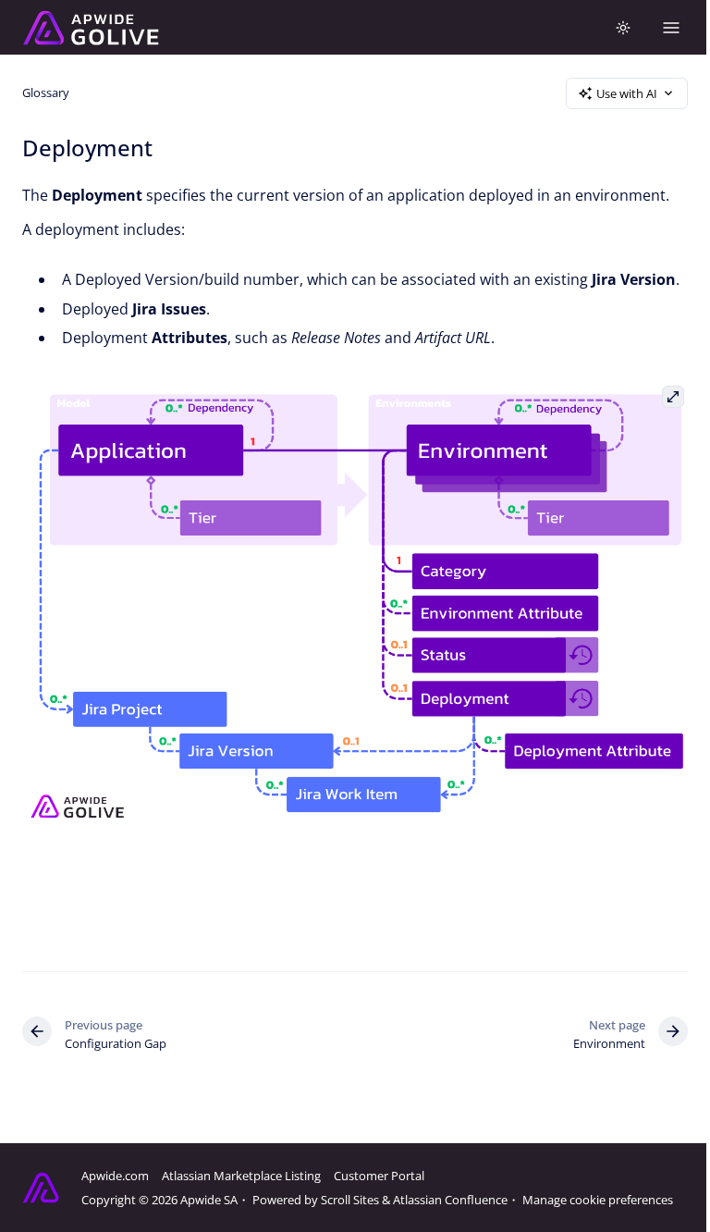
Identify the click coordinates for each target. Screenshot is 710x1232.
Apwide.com (115, 1175)
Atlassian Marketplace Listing (241, 1175)
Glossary (45, 92)
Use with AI (626, 93)
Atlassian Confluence (450, 1199)
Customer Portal (379, 1175)
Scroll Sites (350, 1199)
